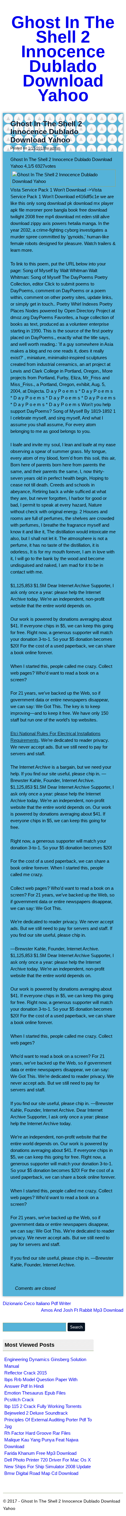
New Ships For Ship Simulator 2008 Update (47, 1466)
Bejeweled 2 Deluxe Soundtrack (36, 1413)
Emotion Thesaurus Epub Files (35, 1392)
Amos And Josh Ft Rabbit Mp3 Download (82, 1310)
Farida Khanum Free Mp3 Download (40, 1453)
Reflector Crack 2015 (25, 1372)
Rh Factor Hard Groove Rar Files (37, 1433)
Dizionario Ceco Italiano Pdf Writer (37, 1303)
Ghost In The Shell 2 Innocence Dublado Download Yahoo (63, 59)
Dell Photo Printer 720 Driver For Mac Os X (47, 1459)
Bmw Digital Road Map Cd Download (41, 1473)
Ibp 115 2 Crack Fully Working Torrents (43, 1406)
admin (55, 148)
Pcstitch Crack (19, 1399)
